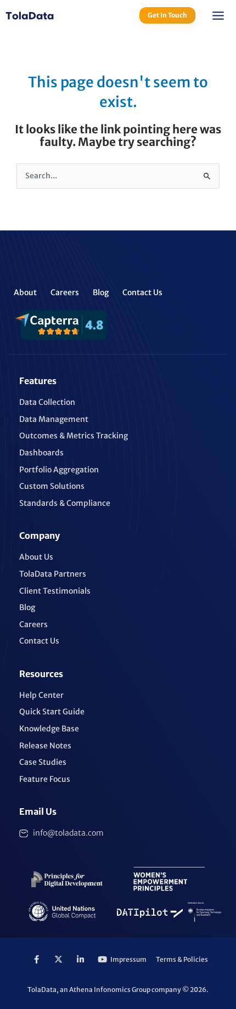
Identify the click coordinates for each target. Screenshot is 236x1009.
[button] (218, 17)
